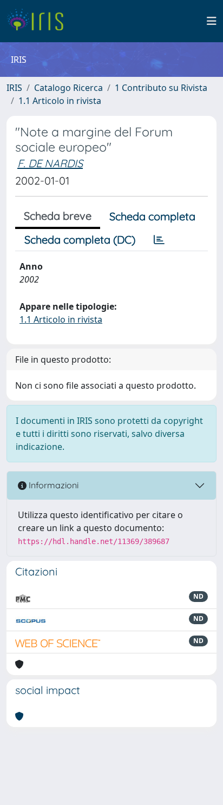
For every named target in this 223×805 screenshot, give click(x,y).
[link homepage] (39, 21)
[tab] (159, 239)
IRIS (14, 88)
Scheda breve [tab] (57, 215)
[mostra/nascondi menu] (212, 21)
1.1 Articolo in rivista (59, 101)
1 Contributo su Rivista (161, 88)
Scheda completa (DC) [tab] (79, 239)
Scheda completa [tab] (152, 216)
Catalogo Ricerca (68, 88)
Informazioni (52, 485)
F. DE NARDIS (50, 163)
